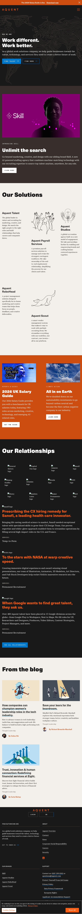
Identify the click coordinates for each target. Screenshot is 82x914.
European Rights (50, 893)
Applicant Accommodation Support (56, 897)
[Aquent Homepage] (10, 10)
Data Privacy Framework (53, 888)
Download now (53, 2)
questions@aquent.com (51, 876)
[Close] (79, 2)
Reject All (72, 910)
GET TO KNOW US (9, 845)
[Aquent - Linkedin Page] (43, 858)
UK (46, 815)
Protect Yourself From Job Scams (55, 880)
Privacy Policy (47, 884)
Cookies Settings (9, 910)
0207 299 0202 (57, 873)
